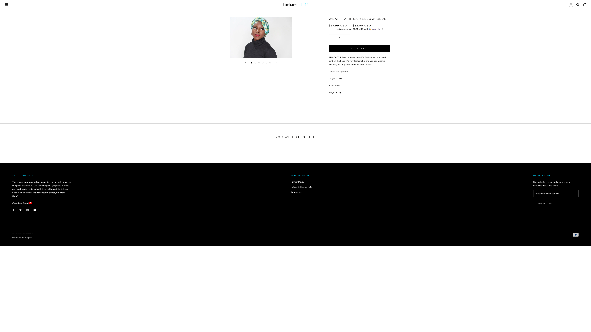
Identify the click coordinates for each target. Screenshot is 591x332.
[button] (359, 29)
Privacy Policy (297, 181)
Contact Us (296, 192)
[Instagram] (27, 210)
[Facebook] (13, 210)
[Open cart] (584, 4)
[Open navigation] (6, 4)
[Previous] (245, 62)
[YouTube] (35, 210)
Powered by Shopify (22, 237)
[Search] (578, 4)
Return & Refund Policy (302, 187)
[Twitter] (20, 210)
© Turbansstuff (22, 233)
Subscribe (545, 203)
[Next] (276, 62)
